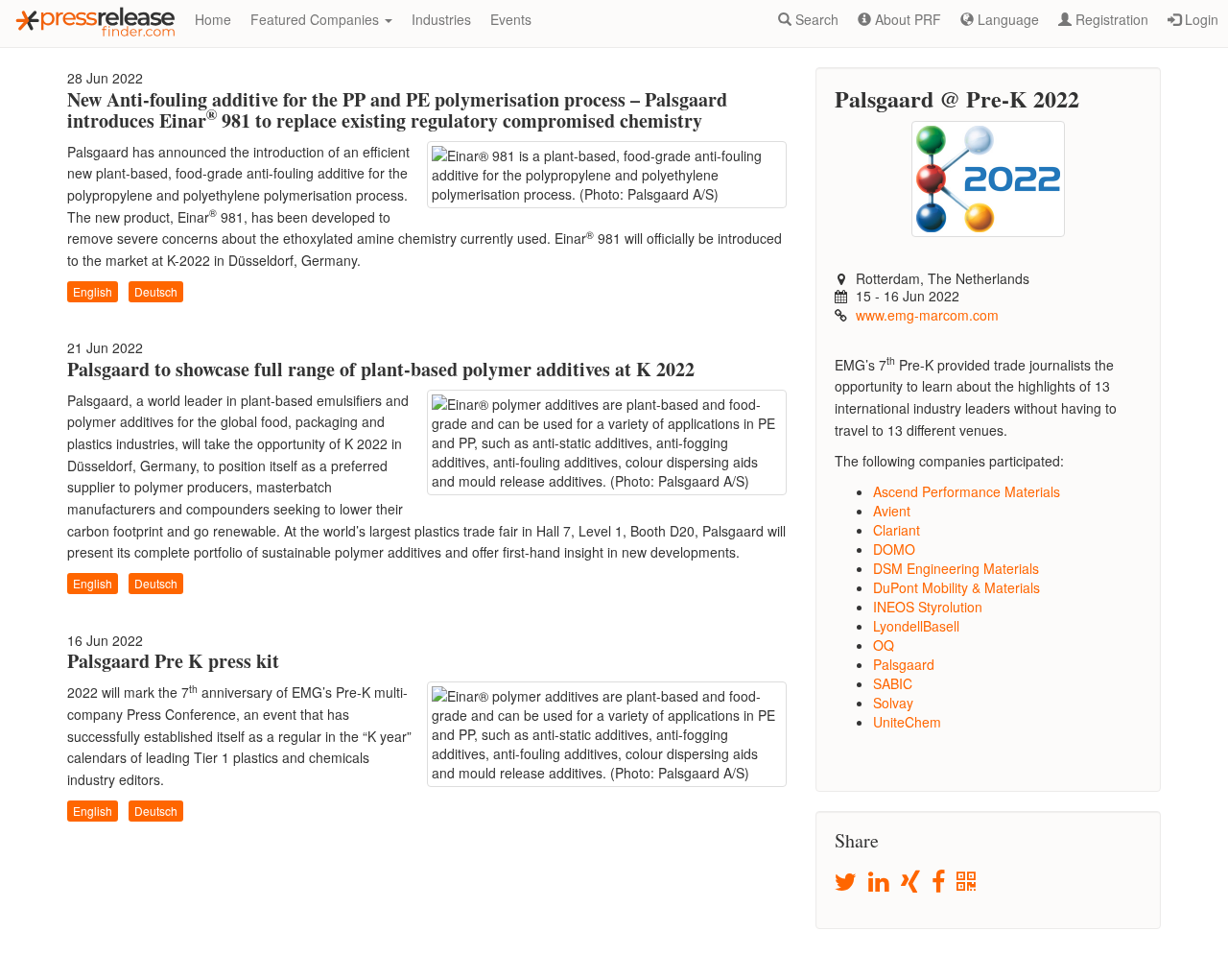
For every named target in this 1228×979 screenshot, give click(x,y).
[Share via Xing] (912, 883)
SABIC (892, 683)
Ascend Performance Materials (966, 491)
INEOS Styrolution (927, 606)
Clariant (896, 529)
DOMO (894, 549)
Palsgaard (903, 664)
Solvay (893, 702)
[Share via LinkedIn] (880, 883)
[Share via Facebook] (940, 883)
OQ (883, 645)
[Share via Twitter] (847, 883)
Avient (891, 510)
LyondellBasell (916, 625)
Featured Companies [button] (316, 19)
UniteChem (907, 721)
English (92, 291)
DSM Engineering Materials (956, 568)
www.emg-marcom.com (927, 314)
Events (510, 19)
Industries (441, 19)
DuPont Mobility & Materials (956, 587)
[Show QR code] (967, 883)
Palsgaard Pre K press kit (173, 661)
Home (213, 19)
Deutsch (155, 291)
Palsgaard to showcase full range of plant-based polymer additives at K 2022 (381, 369)
